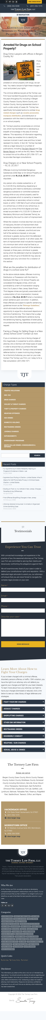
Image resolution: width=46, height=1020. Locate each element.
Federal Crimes (36, 926)
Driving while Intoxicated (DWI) (29, 924)
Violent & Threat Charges (15, 404)
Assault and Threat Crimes (22, 916)
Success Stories (7, 944)
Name (4, 585)
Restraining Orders (12, 427)
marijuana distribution (12, 116)
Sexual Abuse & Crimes (14, 750)
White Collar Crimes (8, 949)
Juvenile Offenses (29, 931)
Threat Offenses (34, 944)
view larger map (13, 818)
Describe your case (10, 616)
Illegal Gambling (32, 929)
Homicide (23, 929)
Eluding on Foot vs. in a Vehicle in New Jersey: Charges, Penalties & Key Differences (22, 490)
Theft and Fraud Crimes (20, 944)
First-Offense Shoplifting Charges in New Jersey (19, 498)
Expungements (10, 436)
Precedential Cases (8, 936)
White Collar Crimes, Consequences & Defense (19, 446)
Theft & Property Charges (15, 409)
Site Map (5, 960)
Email (4, 596)
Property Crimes (20, 936)
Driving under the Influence (10, 924)
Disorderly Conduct (13, 736)
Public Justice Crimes (8, 939)
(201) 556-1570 (36, 6)
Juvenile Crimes (17, 931)
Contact (25, 960)
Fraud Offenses (6, 929)
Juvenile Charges (11, 431)
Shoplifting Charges (14, 716)
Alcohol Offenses (7, 916)
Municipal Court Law (8, 934)
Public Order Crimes (22, 939)
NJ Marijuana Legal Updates (24, 934)
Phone (4, 606)
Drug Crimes (5, 926)
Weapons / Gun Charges (15, 743)
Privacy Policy (15, 960)
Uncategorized (17, 946)
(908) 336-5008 (13, 6)
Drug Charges (10, 400)
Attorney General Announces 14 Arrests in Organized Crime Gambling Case (21, 505)
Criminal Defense (7, 919)
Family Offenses (25, 926)
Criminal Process (32, 919)
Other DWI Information (14, 722)
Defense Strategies (7, 921)
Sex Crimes (8, 418)
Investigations (6, 931)
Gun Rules (16, 929)
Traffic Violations (12, 390)
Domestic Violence (12, 422)
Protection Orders (32, 936)
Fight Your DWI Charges (15, 702)
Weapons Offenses (12, 413)
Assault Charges (12, 709)
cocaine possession (31, 113)
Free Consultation (34, 1)
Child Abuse (35, 916)
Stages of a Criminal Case (35, 941)
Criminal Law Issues (20, 919)
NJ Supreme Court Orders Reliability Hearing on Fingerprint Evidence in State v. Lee (19, 470)
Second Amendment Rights (10, 941)
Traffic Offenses (7, 946)
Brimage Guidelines (31, 305)
